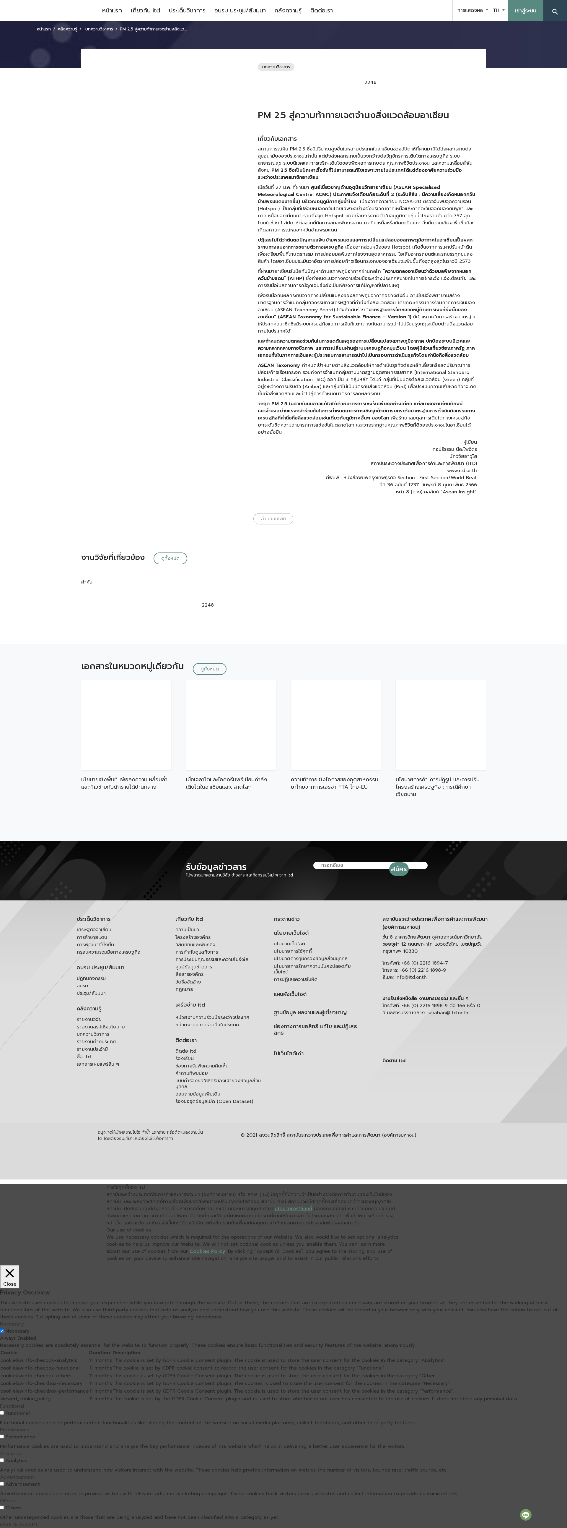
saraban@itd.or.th (447, 1012)
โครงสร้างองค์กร (193, 937)
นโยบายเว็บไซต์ (291, 933)
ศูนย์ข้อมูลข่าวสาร (193, 966)
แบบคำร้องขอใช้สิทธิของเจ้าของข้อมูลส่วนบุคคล (218, 1083)
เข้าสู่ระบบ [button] (525, 11)
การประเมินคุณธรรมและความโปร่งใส (211, 959)
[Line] (526, 1514)
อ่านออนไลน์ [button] (273, 518)
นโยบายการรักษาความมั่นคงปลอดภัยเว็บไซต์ (312, 969)
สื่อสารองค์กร (189, 974)
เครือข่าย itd (190, 1005)
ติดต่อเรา (321, 10)
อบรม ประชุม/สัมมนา (240, 10)
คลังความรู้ (288, 10)
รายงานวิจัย (89, 1019)
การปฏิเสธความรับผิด (295, 979)
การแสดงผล (471, 10)
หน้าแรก (112, 10)
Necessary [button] (12, 1324)
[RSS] (441, 1106)
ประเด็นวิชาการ (187, 10)
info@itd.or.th (411, 977)
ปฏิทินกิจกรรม (91, 978)
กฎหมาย (184, 989)
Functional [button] (12, 1406)
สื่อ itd (84, 1056)
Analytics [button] (11, 1453)
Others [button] (8, 1500)
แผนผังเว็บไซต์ (290, 994)
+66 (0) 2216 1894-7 (425, 963)
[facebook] (411, 10)
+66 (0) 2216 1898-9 (423, 970)
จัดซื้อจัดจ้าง (188, 982)
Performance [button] (15, 1429)
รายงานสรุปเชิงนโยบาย (101, 1026)
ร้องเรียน (184, 1058)
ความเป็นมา (187, 929)
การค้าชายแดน (92, 937)
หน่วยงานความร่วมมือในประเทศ (207, 1024)
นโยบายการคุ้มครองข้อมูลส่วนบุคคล (311, 958)
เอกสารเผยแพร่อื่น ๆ (98, 1064)
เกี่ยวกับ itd (145, 10)
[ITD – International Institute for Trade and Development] (48, 10)
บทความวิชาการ (93, 1034)
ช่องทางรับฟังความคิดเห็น (202, 1066)
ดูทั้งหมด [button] (170, 558)
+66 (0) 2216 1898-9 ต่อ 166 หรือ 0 (441, 1005)
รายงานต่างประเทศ (96, 1041)
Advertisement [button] (17, 1477)
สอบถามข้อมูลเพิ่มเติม (197, 1094)
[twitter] (441, 10)
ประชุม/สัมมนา (91, 993)
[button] (555, 10)
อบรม (82, 985)
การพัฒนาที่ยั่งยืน (95, 944)
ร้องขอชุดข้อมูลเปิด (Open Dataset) (214, 1101)
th (497, 10)
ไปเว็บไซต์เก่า (289, 1054)
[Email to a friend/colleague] (421, 82)
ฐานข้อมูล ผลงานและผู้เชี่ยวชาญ (310, 1013)
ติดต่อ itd (185, 1051)
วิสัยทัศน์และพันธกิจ (195, 944)
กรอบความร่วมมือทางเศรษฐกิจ (108, 952)
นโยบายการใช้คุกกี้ (293, 951)
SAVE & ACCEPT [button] (19, 1524)
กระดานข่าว (287, 919)
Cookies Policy (207, 1251)
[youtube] (426, 10)
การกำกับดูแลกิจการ (196, 952)
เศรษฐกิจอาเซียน (94, 929)
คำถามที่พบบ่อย (191, 1073)
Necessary (18, 1331)
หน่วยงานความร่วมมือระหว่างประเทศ (212, 1017)
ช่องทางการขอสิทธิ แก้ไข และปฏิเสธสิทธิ (315, 1030)
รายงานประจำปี (92, 1049)
